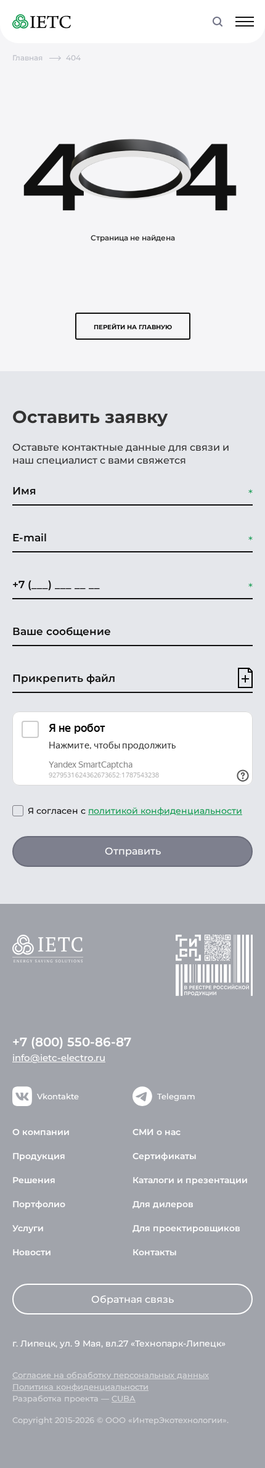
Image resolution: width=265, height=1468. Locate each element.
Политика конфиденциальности (80, 1387)
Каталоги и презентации (190, 1180)
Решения (33, 1180)
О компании (41, 1132)
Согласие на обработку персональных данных (110, 1375)
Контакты (154, 1252)
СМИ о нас (156, 1132)
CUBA (124, 1398)
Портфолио (38, 1204)
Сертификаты (164, 1156)
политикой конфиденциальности (165, 810)
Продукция (38, 1156)
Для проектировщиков (186, 1228)
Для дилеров (163, 1204)
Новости (31, 1252)
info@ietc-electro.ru (58, 1058)
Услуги (28, 1228)
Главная (27, 57)
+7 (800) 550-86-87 (71, 1042)
